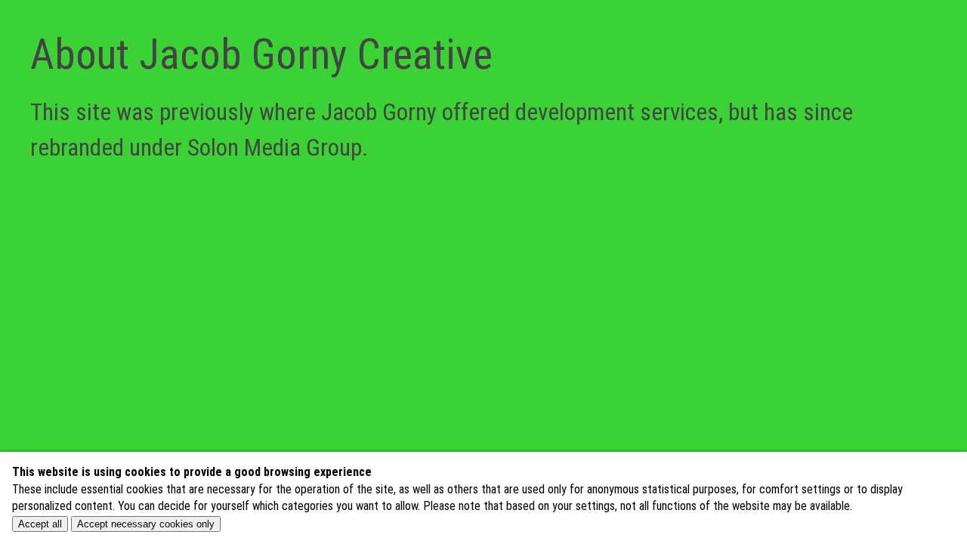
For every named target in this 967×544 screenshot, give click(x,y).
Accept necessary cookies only (146, 524)
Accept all (40, 524)
